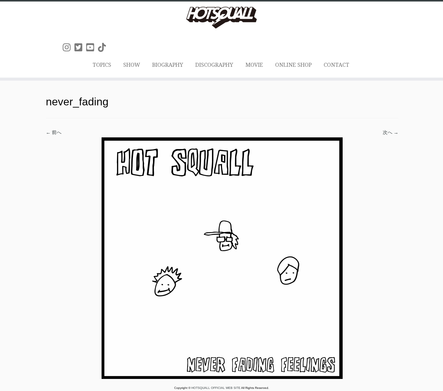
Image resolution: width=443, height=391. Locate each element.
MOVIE (254, 65)
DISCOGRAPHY (214, 65)
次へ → (390, 132)
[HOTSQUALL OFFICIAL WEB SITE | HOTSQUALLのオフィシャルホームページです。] (221, 17)
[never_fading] (222, 257)
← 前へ (53, 132)
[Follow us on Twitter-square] (80, 48)
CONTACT (336, 65)
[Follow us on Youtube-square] (92, 48)
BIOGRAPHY (167, 65)
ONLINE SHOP (293, 65)
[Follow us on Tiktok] (104, 48)
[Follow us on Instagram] (68, 48)
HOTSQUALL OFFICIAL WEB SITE (216, 387)
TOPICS (102, 65)
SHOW (131, 65)
